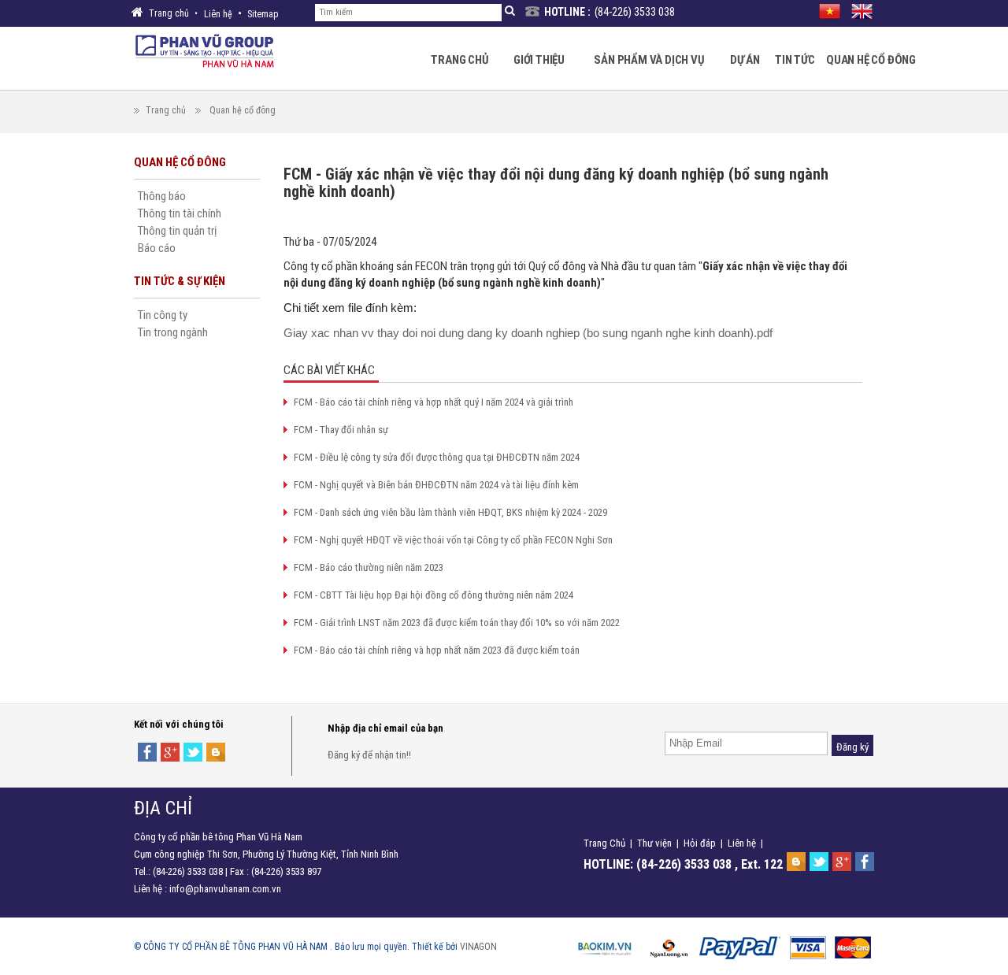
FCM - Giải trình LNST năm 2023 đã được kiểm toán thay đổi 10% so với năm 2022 (457, 622)
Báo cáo (157, 248)
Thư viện (654, 843)
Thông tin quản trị (177, 231)
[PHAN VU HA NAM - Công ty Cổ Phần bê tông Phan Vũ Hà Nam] (205, 50)
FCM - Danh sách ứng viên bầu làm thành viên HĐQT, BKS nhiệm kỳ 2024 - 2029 (450, 512)
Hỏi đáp (700, 843)
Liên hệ (218, 14)
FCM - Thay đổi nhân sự (341, 430)
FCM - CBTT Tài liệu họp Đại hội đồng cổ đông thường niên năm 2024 (433, 595)
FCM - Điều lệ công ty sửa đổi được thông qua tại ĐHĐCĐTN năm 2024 (437, 457)
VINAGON (478, 946)
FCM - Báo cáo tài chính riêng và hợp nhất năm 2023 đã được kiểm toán (437, 650)
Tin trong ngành (173, 332)
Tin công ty (162, 315)
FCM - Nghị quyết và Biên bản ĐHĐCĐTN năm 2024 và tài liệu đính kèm (436, 485)
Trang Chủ (604, 843)
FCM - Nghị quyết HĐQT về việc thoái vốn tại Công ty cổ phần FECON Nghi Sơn (453, 540)
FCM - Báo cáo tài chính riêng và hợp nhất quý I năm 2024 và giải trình (433, 402)
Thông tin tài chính (179, 213)
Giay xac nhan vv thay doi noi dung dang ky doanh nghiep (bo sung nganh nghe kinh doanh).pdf (528, 332)
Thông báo (162, 196)
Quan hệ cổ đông (242, 110)
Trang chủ (166, 110)
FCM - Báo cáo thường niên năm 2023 (368, 567)
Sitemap (262, 14)
